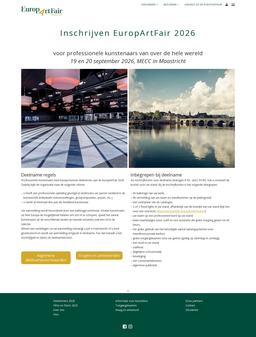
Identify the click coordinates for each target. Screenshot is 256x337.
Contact (190, 305)
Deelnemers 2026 (64, 301)
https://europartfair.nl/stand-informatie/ (181, 211)
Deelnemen (148, 4)
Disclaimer (192, 310)
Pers (56, 314)
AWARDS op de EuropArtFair (203, 4)
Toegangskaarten (126, 305)
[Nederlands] (234, 3)
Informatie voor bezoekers (131, 301)
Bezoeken (170, 4)
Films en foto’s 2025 (65, 305)
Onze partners (194, 301)
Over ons (58, 310)
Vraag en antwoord (127, 310)
